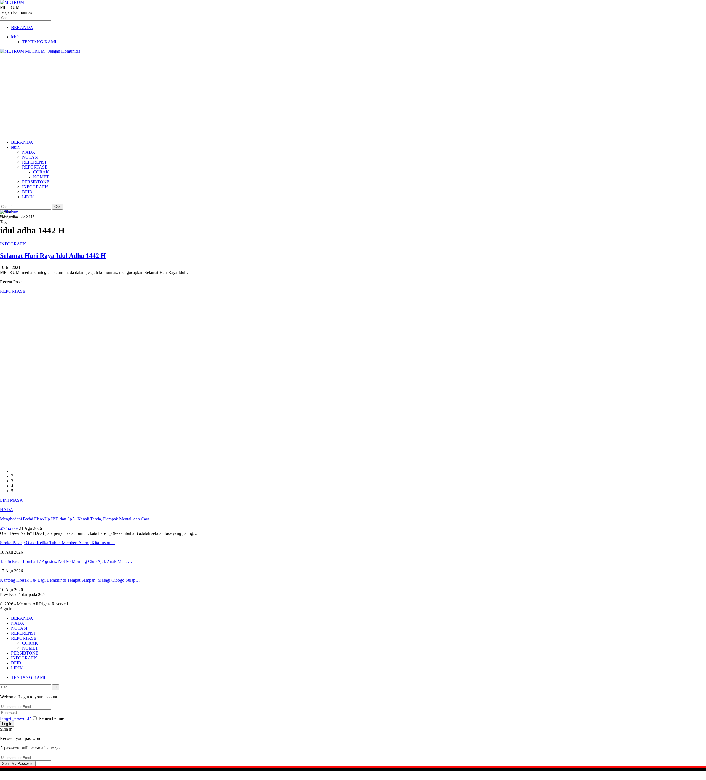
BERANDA (22, 27)
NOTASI (30, 157)
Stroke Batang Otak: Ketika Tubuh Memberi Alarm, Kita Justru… (57, 542)
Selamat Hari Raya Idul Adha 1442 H (53, 255)
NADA (28, 152)
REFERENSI (34, 162)
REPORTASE (34, 167)
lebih (15, 36)
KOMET (41, 177)
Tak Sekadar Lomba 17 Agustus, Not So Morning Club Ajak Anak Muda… (66, 561)
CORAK (41, 172)
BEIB (27, 191)
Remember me (51, 718)
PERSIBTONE (35, 182)
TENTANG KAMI (39, 41)
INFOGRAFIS (35, 187)
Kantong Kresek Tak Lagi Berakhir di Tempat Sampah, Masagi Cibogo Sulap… (70, 580)
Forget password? (15, 718)
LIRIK (28, 196)
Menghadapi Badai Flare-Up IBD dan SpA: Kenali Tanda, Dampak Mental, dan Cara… (77, 519)
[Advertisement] (353, 96)
